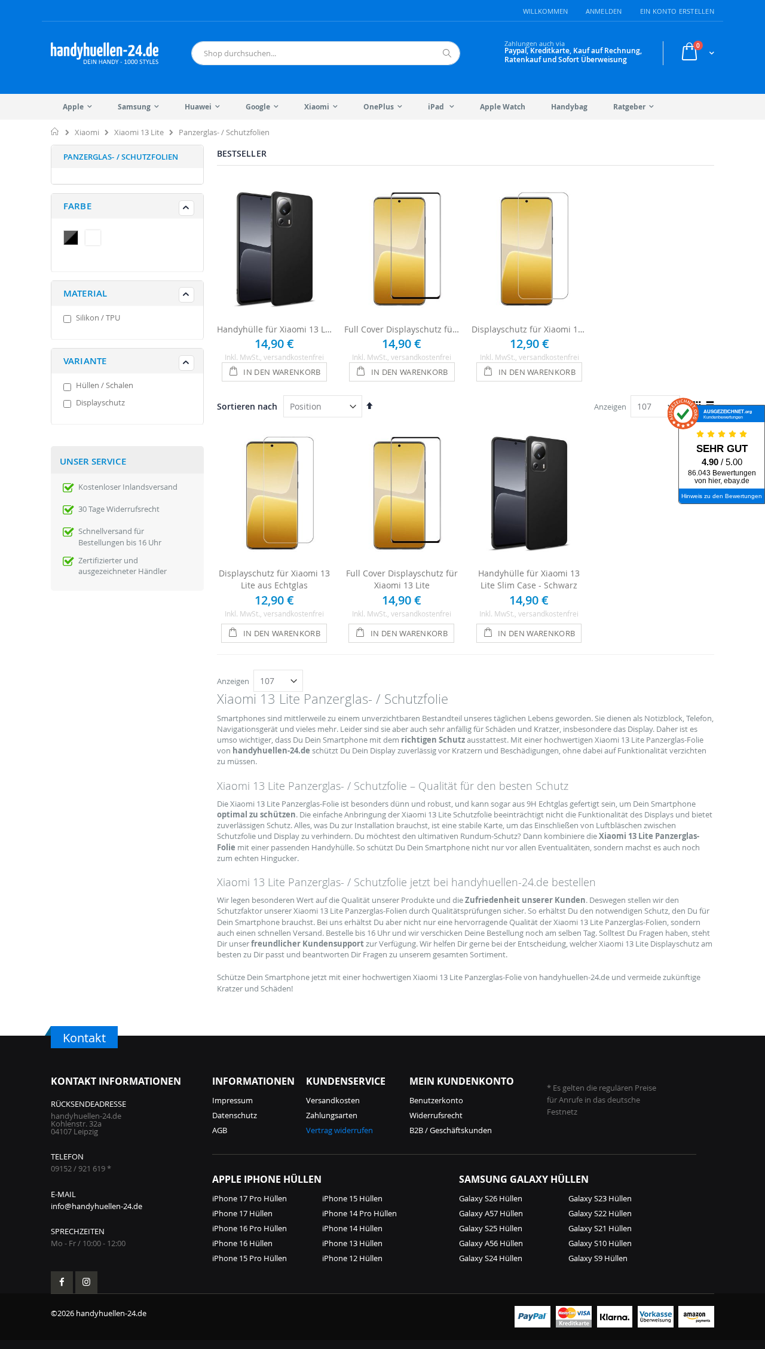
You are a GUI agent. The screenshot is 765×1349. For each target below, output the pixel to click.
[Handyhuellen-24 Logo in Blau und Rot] (104, 53)
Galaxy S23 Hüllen (600, 1198)
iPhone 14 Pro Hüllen (359, 1213)
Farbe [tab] (77, 206)
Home (55, 132)
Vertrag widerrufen (339, 1130)
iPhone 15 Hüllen (352, 1198)
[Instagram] (86, 1282)
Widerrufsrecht (436, 1115)
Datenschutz (234, 1115)
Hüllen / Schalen (104, 385)
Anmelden (604, 11)
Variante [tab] (84, 361)
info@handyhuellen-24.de (96, 1206)
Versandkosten (333, 1100)
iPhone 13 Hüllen (352, 1243)
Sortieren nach (247, 406)
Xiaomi (87, 132)
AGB (219, 1130)
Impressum (232, 1100)
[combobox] (325, 53)
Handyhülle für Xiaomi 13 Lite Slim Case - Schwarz (274, 329)
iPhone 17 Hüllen (242, 1213)
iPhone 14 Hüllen (352, 1228)
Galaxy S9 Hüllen (598, 1258)
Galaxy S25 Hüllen (490, 1228)
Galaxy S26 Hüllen (490, 1198)
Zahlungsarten (331, 1115)
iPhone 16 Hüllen (242, 1243)
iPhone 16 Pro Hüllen (249, 1228)
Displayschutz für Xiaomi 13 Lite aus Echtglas (529, 329)
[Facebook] (62, 1282)
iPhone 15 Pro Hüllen (249, 1258)
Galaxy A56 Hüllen (491, 1243)
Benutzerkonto (436, 1100)
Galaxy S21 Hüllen (600, 1228)
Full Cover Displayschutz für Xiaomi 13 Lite (402, 329)
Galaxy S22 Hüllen (600, 1213)
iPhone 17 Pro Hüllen (249, 1198)
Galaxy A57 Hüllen (491, 1213)
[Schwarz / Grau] (73, 239)
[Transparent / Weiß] (95, 239)
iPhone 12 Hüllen (352, 1258)
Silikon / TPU (98, 317)
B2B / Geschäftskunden (450, 1130)
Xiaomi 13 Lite (139, 132)
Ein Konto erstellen (677, 11)
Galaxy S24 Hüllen (490, 1258)
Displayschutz (100, 402)
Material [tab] (85, 293)
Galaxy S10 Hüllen (600, 1243)
